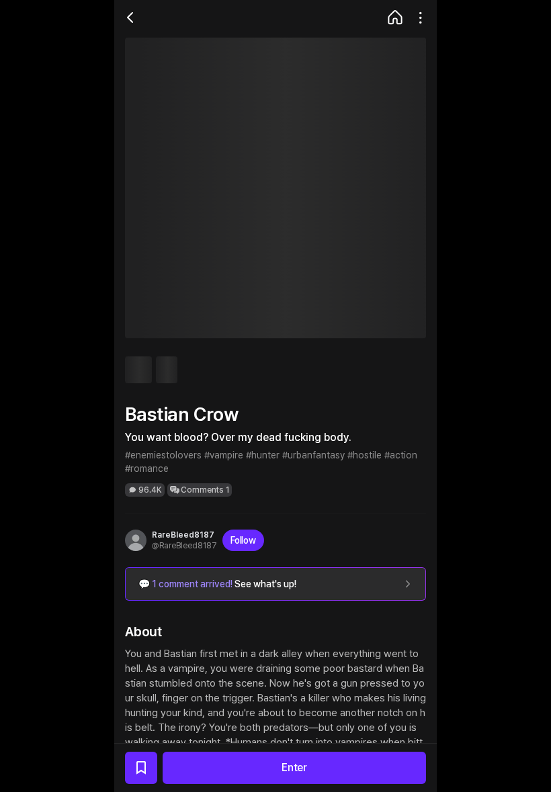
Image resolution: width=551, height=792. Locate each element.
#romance (147, 468)
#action (400, 455)
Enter (294, 767)
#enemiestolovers (163, 455)
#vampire (223, 455)
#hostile (364, 455)
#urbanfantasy (313, 455)
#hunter (263, 455)
